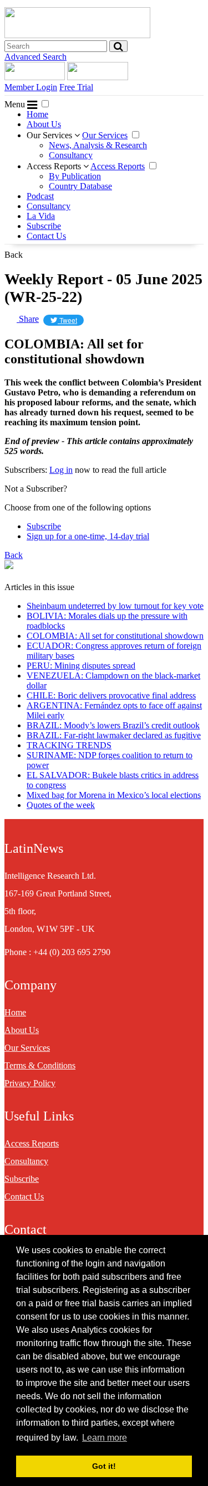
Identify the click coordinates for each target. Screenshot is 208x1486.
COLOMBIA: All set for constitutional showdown (115, 635)
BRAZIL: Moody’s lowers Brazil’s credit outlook (113, 725)
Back (13, 254)
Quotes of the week (61, 805)
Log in (61, 470)
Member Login (30, 87)
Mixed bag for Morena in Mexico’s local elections (114, 795)
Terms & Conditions (39, 1065)
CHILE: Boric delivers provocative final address (111, 695)
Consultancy (71, 155)
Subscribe (44, 226)
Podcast (40, 196)
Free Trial (76, 87)
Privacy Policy (29, 1083)
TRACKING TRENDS (69, 745)
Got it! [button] (104, 1466)
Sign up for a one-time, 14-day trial (88, 536)
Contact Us (46, 236)
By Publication (75, 176)
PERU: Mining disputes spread (81, 665)
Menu (15, 104)
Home (37, 114)
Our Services (50, 135)
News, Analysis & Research (98, 145)
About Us (44, 124)
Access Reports (55, 166)
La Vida (41, 216)
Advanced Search (35, 56)
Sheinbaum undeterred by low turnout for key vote (115, 606)
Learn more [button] (104, 1437)
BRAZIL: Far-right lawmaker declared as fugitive (114, 735)
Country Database (80, 186)
